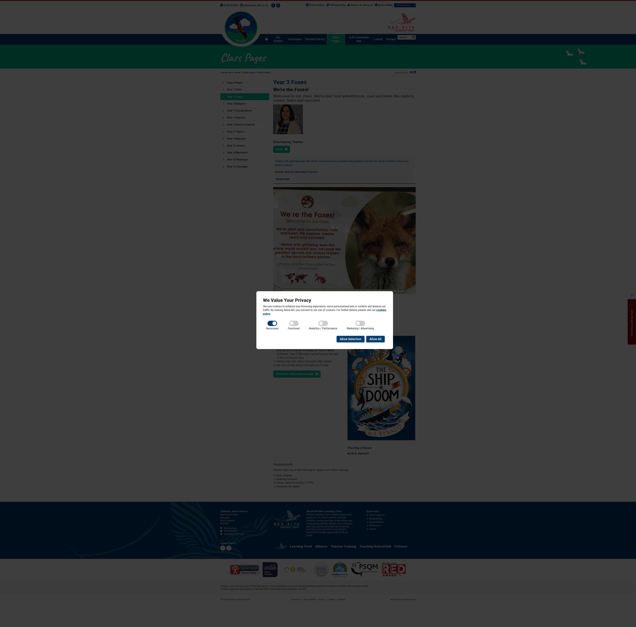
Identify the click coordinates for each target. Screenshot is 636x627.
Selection (350, 339)
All (375, 339)
